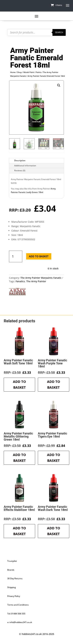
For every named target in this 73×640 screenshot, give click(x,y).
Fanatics (20, 281)
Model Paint (28, 72)
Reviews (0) (19, 170)
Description (19, 160)
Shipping (11, 587)
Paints (38, 72)
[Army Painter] (17, 292)
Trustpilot (12, 561)
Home (12, 72)
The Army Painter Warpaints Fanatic (40, 277)
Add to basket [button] (19, 384)
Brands (10, 569)
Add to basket (39, 256)
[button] (59, 85)
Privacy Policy (13, 596)
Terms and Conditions (18, 604)
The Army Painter (36, 281)
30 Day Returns (14, 578)
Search (59, 32)
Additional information (25, 165)
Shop (19, 72)
